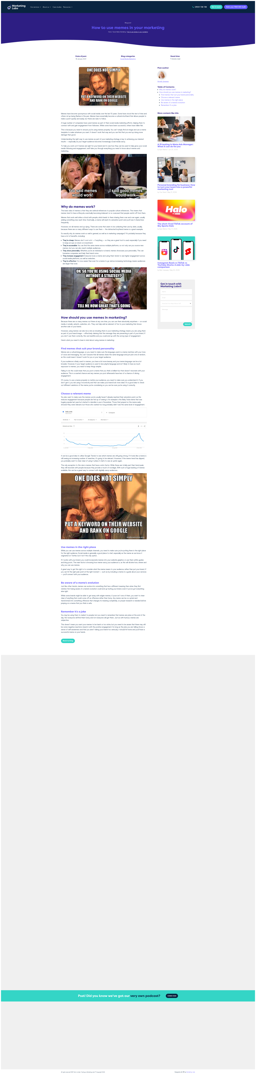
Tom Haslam (124, 865)
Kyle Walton (163, 150)
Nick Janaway (123, 966)
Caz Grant (163, 192)
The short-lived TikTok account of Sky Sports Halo (175, 225)
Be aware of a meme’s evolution (173, 102)
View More (128, 978)
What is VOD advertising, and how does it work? (128, 962)
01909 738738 (151, 1036)
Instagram (177, 1022)
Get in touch (216, 7)
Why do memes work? (167, 89)
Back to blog (68, 641)
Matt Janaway (164, 270)
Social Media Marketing (119, 32)
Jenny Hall (123, 765)
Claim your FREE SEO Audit (236, 7)
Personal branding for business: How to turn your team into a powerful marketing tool (176, 187)
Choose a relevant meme (170, 97)
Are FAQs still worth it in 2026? (128, 761)
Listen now (172, 996)
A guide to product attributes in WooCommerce (128, 862)
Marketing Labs (190, 1072)
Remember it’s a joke (168, 105)
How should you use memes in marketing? (175, 92)
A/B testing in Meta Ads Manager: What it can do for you (175, 145)
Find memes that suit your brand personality (177, 95)
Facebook (177, 1019)
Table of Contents (166, 87)
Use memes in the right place (172, 100)
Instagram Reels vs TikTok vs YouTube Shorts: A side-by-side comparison (174, 265)
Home (109, 32)
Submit (187, 324)
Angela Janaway (163, 81)
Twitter (176, 1026)
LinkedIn (176, 1029)
